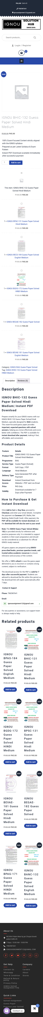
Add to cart (16, 162)
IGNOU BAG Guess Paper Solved (23, 367)
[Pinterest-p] (24, 955)
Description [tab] (10, 381)
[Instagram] (30, 955)
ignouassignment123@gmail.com (24, 12)
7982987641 (22, 9)
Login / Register (23, 45)
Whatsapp (8, 972)
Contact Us (9, 969)
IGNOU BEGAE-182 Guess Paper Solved (23, 322)
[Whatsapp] (36, 955)
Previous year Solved (14, 1007)
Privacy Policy (10, 983)
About (25, 972)
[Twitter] (12, 955)
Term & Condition (12, 975)
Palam (18, 3)
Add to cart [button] (10, 689)
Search (34, 37)
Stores (26, 975)
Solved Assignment (13, 1001)
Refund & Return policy (11, 979)
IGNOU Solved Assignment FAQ (11, 987)
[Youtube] (18, 955)
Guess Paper (10, 1004)
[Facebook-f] (6, 955)
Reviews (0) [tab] (23, 381)
